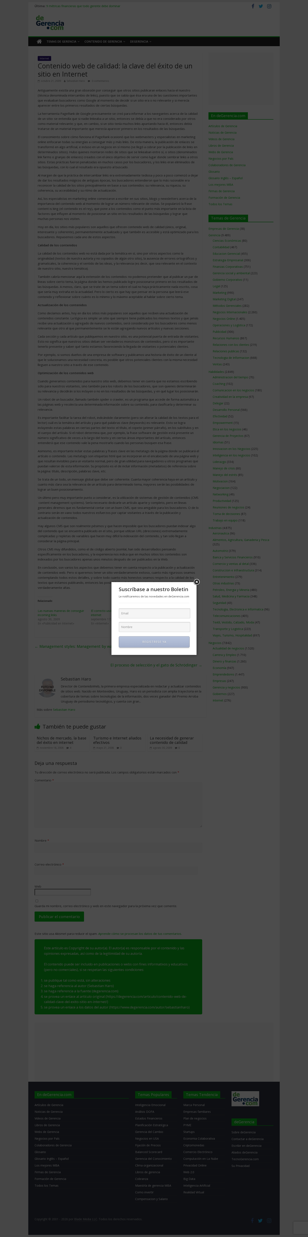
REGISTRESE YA (154, 642)
